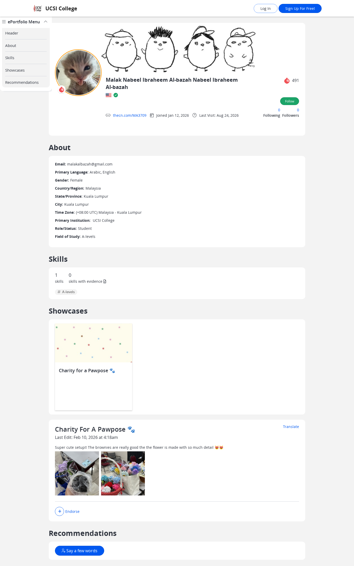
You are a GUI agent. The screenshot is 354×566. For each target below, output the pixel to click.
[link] (74, 8)
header (11, 33)
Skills (9, 57)
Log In (265, 8)
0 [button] (279, 109)
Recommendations (22, 82)
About (10, 45)
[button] (287, 81)
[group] (26, 291)
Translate (291, 426)
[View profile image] (78, 72)
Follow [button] (289, 101)
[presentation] (62, 89)
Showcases (15, 70)
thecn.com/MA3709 (129, 115)
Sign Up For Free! (300, 8)
